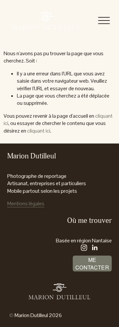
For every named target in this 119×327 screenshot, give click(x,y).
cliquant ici (38, 130)
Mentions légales (25, 203)
